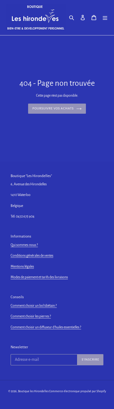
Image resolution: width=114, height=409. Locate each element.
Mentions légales (22, 266)
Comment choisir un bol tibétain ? (34, 306)
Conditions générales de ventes (32, 255)
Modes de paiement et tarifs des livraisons (39, 277)
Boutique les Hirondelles (33, 391)
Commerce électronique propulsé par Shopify (77, 391)
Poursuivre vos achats (53, 108)
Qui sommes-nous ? (24, 245)
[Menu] (105, 17)
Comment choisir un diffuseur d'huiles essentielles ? (46, 327)
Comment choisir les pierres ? (31, 316)
